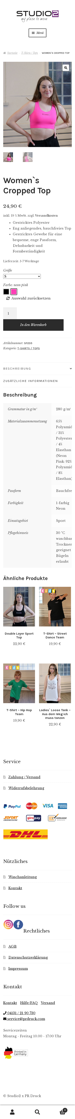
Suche (37, 1112)
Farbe (7, 285)
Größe (7, 270)
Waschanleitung (22, 877)
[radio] (6, 292)
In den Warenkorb (33, 325)
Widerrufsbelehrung (26, 788)
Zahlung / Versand (24, 777)
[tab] (37, 369)
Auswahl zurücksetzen (31, 298)
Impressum (18, 969)
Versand (48, 1003)
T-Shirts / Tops (29, 52)
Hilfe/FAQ (29, 1003)
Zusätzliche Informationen (30, 381)
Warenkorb (58, 1109)
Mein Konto (12, 1112)
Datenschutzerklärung (28, 957)
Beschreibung (17, 368)
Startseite (12, 52)
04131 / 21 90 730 (20, 1013)
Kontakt (15, 888)
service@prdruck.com (25, 1019)
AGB (12, 946)
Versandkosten (46, 215)
